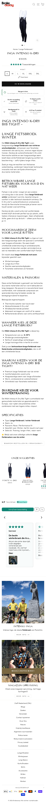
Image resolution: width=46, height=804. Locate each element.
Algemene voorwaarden (23, 732)
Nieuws (23, 725)
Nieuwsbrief (22, 787)
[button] (16, 64)
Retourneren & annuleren (23, 739)
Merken (23, 781)
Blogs (23, 707)
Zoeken (23, 710)
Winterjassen (23, 756)
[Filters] (37, 509)
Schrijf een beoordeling (18, 509)
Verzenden (23, 714)
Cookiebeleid (23, 746)
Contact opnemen (23, 717)
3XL (37, 73)
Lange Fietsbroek (25, 49)
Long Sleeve (23, 760)
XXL (30, 73)
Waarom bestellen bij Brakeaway (23, 443)
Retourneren (23, 735)
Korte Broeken (23, 763)
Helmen (23, 778)
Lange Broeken (23, 753)
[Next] (40, 517)
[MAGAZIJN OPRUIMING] (23, 661)
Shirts (23, 767)
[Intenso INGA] (23, 602)
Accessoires (23, 771)
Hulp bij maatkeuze (23, 728)
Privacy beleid (23, 742)
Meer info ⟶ (23, 634)
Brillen (23, 774)
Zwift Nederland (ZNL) (23, 703)
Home (15, 49)
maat (23, 69)
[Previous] (5, 517)
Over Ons (23, 721)
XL (23, 73)
